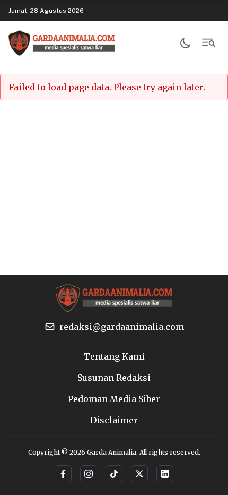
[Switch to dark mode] (185, 43)
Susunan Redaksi (114, 377)
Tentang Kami (114, 356)
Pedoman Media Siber (114, 399)
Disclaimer (114, 420)
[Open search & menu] (209, 43)
